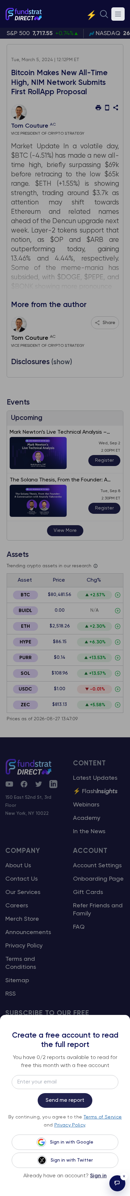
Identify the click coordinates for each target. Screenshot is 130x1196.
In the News (89, 832)
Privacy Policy (24, 946)
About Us (18, 866)
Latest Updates (95, 778)
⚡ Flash (95, 791)
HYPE (25, 642)
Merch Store (22, 919)
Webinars (86, 805)
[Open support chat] (117, 1183)
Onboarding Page (98, 879)
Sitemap (17, 981)
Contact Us (21, 879)
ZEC (25, 705)
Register (104, 460)
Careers (16, 906)
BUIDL (25, 610)
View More (65, 530)
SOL (25, 673)
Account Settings (97, 866)
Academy (86, 818)
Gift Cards (88, 892)
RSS (10, 994)
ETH (25, 626)
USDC (25, 689)
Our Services (22, 892)
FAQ (79, 927)
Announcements (28, 932)
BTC (25, 595)
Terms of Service (103, 1117)
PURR (25, 657)
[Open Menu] (118, 14)
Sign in (98, 1176)
